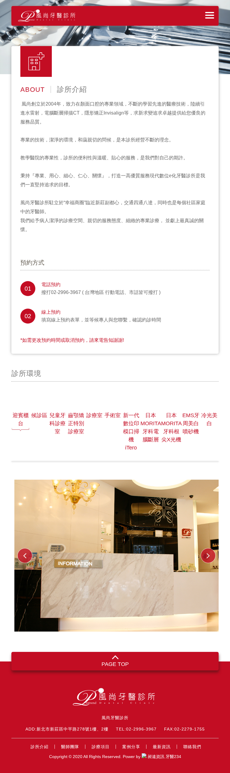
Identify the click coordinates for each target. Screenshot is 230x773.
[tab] (20, 431)
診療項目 (101, 746)
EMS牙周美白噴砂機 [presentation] (190, 423)
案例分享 (131, 746)
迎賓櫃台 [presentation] (21, 419)
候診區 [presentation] (39, 415)
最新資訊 (162, 746)
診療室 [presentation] (94, 415)
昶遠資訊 (156, 756)
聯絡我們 (192, 746)
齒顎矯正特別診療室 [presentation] (76, 423)
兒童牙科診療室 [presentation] (57, 423)
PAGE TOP (115, 664)
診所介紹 (40, 746)
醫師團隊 (70, 746)
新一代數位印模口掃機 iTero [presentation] (131, 431)
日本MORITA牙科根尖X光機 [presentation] (171, 427)
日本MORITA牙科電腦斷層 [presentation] (150, 427)
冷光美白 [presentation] (209, 419)
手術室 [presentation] (113, 415)
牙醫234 (173, 756)
